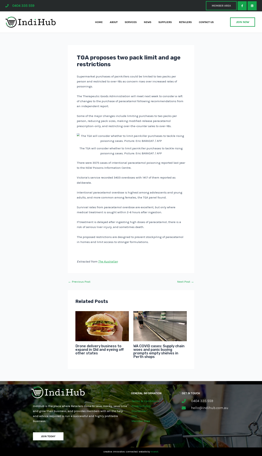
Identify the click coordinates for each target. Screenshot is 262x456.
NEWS (147, 22)
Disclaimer (139, 411)
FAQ (134, 416)
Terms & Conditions (145, 401)
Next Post (185, 281)
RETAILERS (185, 22)
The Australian (108, 261)
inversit (154, 451)
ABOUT (114, 22)
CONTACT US (206, 22)
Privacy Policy (141, 406)
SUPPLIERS (165, 22)
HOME (99, 22)
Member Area (141, 421)
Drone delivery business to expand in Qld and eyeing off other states (99, 349)
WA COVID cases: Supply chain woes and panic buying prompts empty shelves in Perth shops (158, 351)
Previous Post (79, 281)
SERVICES (131, 22)
